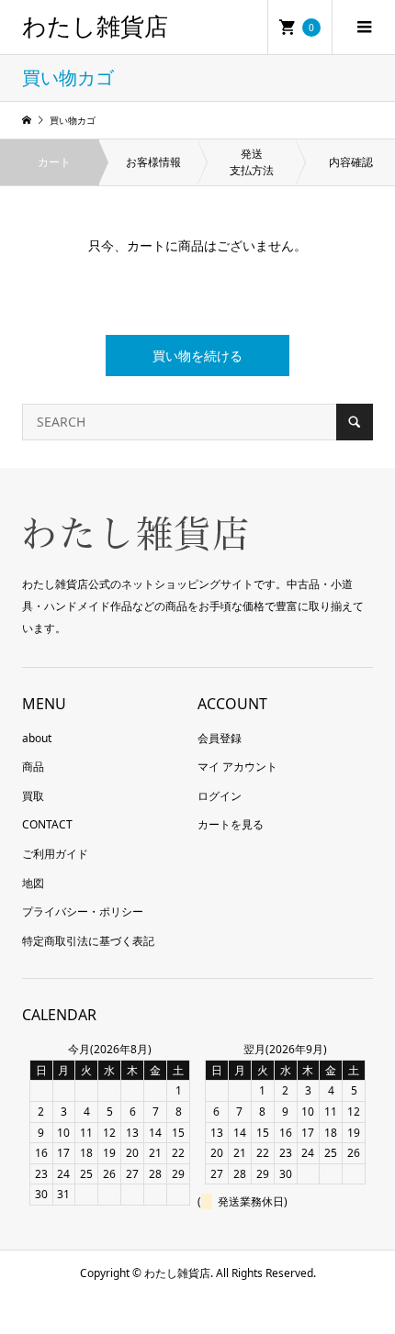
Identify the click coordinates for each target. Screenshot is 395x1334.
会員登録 (220, 738)
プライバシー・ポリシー (82, 911)
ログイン (220, 796)
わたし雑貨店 (95, 27)
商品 (33, 766)
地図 (33, 883)
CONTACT (47, 824)
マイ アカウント (237, 766)
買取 (33, 796)
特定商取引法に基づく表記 (88, 941)
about (36, 738)
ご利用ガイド (55, 854)
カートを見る (231, 824)
